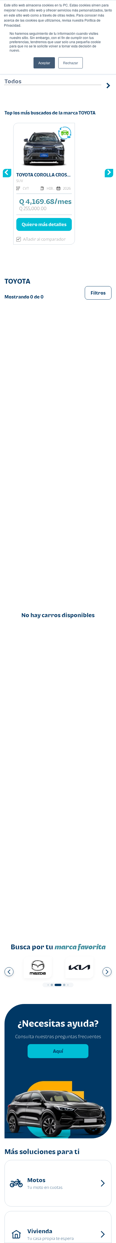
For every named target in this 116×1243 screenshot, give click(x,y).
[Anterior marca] (9, 971)
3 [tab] (48, 985)
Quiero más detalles (44, 224)
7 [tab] (68, 985)
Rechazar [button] (70, 62)
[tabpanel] (38, 967)
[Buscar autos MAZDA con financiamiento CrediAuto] (38, 967)
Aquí (58, 1051)
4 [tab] (52, 985)
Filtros (98, 293)
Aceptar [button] (44, 62)
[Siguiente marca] (106, 971)
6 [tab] (64, 985)
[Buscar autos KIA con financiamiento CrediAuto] (79, 967)
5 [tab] (58, 985)
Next (107, 95)
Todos (13, 81)
